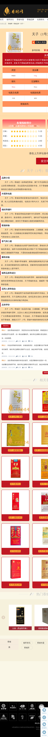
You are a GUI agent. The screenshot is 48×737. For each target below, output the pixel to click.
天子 (21, 23)
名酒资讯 (40, 19)
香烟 (9, 642)
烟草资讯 (10, 19)
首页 (2, 19)
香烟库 (26, 648)
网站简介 (38, 723)
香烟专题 (20, 19)
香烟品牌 (30, 19)
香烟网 (10, 23)
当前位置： (4, 24)
